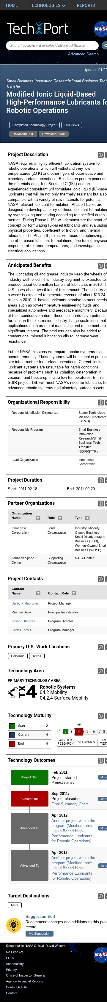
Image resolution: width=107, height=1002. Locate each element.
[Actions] (38, 518)
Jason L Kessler (23, 621)
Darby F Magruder (25, 603)
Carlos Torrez (22, 630)
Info (101, 155)
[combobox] (52, 45)
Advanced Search (83, 54)
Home (12, 5)
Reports (86, 5)
